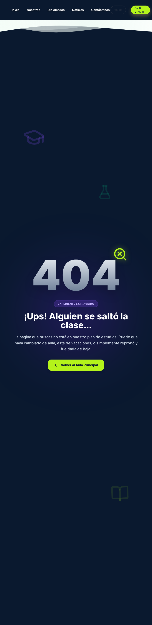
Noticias (78, 10)
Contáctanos (100, 10)
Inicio (15, 10)
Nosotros (33, 10)
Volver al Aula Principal (79, 365)
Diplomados (56, 10)
